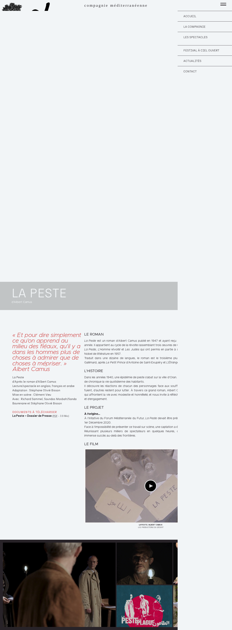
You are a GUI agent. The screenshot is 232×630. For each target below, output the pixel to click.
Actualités (192, 61)
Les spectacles (195, 37)
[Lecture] (151, 486)
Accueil (189, 16)
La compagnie (194, 26)
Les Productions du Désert (150, 527)
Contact (190, 71)
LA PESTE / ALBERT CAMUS (150, 525)
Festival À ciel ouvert (201, 50)
